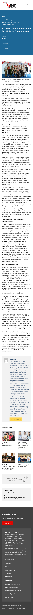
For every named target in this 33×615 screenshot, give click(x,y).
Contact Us (8, 576)
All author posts (16, 419)
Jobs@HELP (9, 573)
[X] (27, 477)
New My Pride (9, 597)
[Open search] (29, 5)
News (9, 20)
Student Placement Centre (13, 590)
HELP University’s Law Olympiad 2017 (24, 465)
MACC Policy (22, 608)
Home (3, 20)
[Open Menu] (27, 5)
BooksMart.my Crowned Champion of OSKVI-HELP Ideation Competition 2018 (8, 467)
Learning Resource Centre (12, 584)
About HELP (8, 563)
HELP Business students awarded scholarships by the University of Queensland (23, 445)
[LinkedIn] (24, 481)
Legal (16, 608)
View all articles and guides (12, 479)
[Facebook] (24, 477)
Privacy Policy (11, 608)
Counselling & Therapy (11, 594)
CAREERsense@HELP (11, 587)
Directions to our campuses (13, 567)
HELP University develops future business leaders (7, 443)
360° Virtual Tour (10, 570)
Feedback (4, 608)
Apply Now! (7, 523)
